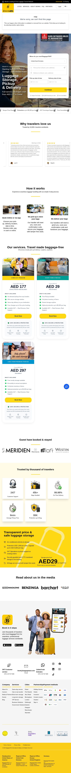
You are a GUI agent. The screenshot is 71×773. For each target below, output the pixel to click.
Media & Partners (7, 694)
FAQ (43, 6)
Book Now (18, 316)
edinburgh (28, 702)
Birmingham (28, 697)
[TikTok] (53, 674)
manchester (28, 710)
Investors (36, 694)
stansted (27, 712)
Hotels (35, 692)
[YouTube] (59, 669)
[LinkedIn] (53, 669)
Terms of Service (7, 745)
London (27, 699)
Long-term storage (17, 697)
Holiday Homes (38, 689)
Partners (49, 6)
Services (26, 6)
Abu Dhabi (28, 694)
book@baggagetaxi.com (26, 670)
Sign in (36, 702)
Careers (4, 692)
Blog (3, 699)
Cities (19, 6)
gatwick (27, 705)
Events (4, 697)
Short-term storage (17, 694)
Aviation (36, 699)
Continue (48, 90)
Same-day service (17, 689)
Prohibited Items (26, 745)
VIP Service (15, 699)
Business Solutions (17, 702)
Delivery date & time (55, 78)
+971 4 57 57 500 (9, 674)
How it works (35, 6)
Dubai (26, 689)
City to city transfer (17, 692)
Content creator (38, 697)
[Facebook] (59, 663)
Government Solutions (18, 705)
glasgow (27, 707)
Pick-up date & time (36, 78)
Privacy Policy (17, 745)
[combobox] (48, 68)
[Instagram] (53, 663)
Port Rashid (28, 692)
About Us (5, 689)
